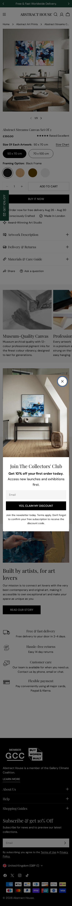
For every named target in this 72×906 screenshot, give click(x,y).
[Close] (62, 381)
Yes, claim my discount (36, 506)
